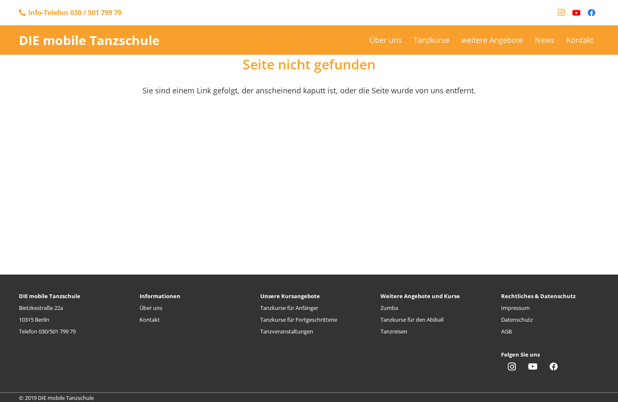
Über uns (151, 308)
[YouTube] (576, 12)
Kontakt (150, 319)
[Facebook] (591, 12)
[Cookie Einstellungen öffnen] (18, 391)
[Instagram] (561, 12)
